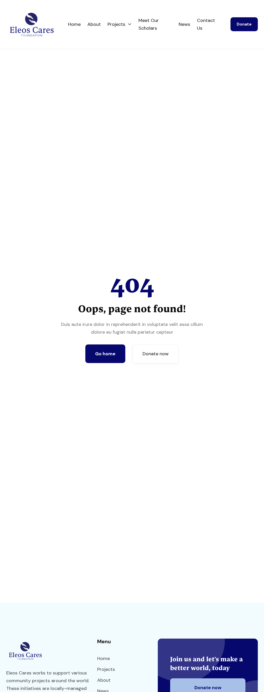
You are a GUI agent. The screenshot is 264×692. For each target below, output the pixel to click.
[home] (37, 24)
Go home (105, 354)
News (184, 24)
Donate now (156, 354)
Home (74, 24)
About (94, 24)
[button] (120, 24)
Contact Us (206, 24)
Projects (106, 669)
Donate (244, 24)
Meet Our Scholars (148, 24)
